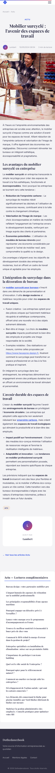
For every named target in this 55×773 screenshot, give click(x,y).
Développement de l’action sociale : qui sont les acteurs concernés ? (26, 689)
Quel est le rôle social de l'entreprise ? (24, 664)
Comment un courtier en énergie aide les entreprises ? (25, 680)
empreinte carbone (27, 420)
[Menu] (49, 2)
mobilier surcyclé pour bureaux (22, 287)
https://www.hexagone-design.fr (22, 353)
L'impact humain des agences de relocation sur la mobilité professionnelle (26, 594)
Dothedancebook (13, 740)
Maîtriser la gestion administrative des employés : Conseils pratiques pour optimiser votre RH (27, 711)
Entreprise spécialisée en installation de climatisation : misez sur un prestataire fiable (27, 647)
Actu (13, 12)
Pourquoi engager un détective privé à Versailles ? (24, 612)
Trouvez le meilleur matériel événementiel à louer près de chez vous (27, 629)
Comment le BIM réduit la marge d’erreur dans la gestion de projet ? (26, 638)
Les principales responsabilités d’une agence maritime (27, 603)
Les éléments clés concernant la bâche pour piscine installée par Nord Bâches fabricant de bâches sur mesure (27, 700)
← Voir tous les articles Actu (16, 555)
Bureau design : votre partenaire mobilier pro (27, 586)
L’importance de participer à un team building (23, 656)
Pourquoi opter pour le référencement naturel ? (24, 671)
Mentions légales (19, 757)
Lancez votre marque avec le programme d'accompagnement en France (25, 621)
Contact (33, 757)
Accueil (6, 12)
